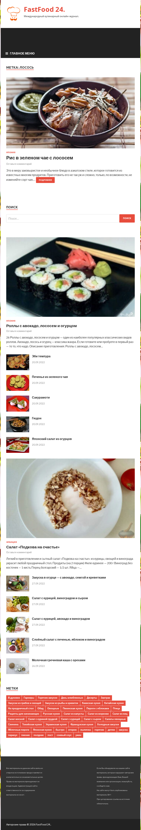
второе (72, 729)
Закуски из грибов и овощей (24, 703)
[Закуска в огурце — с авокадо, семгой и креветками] (17, 590)
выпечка (85, 729)
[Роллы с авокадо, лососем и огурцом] (70, 317)
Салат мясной (16, 719)
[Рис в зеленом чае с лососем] (70, 114)
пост (50, 735)
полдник (39, 735)
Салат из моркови (98, 713)
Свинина (13, 724)
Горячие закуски (47, 697)
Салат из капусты (74, 713)
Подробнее (45, 180)
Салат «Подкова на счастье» (33, 546)
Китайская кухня (114, 703)
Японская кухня (42, 729)
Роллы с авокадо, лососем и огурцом (41, 325)
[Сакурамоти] (17, 410)
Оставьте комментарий (19, 163)
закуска (123, 729)
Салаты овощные (115, 719)
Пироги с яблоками (97, 708)
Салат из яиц (120, 713)
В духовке (14, 697)
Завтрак (105, 697)
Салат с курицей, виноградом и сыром (60, 598)
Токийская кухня (32, 724)
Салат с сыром (92, 719)
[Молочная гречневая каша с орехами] (17, 673)
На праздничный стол (21, 708)
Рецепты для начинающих (23, 713)
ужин (78, 735)
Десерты (92, 697)
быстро (60, 729)
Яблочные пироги (18, 729)
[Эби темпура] (17, 369)
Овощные (53, 708)
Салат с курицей (70, 719)
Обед (40, 708)
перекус (12, 735)
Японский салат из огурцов (52, 438)
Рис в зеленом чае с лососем (39, 158)
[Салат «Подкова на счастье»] (70, 538)
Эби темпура (41, 356)
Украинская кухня (56, 724)
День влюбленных (72, 697)
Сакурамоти (41, 397)
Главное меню (22, 53)
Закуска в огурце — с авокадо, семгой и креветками (69, 577)
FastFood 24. (44, 9)
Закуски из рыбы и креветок (61, 703)
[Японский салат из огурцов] (17, 451)
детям (111, 729)
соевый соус (64, 735)
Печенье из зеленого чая (50, 376)
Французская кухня (81, 724)
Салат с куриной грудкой (42, 719)
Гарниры (29, 697)
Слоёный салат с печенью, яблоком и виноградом (68, 639)
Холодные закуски (108, 724)
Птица (116, 708)
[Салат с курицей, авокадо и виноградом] (17, 631)
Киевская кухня (91, 703)
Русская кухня (51, 713)
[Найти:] (70, 218)
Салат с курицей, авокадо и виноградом (61, 618)
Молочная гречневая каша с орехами (58, 660)
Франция (11, 542)
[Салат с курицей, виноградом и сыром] (17, 611)
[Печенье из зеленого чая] (17, 389)
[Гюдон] (17, 431)
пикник (25, 735)
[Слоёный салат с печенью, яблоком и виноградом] (17, 652)
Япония (10, 152)
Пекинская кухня (73, 708)
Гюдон (36, 418)
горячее (99, 729)
